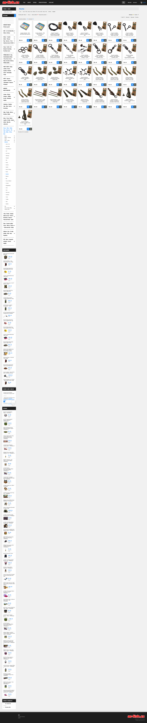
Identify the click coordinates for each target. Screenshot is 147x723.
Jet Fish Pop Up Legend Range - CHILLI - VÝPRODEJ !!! (8, 615)
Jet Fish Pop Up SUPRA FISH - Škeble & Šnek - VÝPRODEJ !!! (9, 530)
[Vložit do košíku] (28, 40)
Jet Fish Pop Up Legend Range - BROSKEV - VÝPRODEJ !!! (7, 420)
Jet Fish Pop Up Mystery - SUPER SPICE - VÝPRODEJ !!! (9, 445)
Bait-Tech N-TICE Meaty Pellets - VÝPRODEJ (7, 412)
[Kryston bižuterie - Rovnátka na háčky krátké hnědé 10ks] (25, 93)
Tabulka (135, 14)
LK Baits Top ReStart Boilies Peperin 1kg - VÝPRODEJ (8, 523)
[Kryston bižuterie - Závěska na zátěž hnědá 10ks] (25, 115)
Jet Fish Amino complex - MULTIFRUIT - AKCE (8, 305)
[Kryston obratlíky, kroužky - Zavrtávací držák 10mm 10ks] (129, 26)
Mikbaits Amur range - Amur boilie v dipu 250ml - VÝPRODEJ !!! (8, 683)
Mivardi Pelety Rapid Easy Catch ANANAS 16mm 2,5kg (8, 327)
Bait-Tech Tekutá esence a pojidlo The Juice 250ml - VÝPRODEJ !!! (8, 658)
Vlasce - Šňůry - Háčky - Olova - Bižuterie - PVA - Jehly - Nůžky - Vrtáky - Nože (35, 11)
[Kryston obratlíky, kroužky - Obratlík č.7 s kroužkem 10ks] (100, 49)
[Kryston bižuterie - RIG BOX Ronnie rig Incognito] (40, 26)
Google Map (51, 2)
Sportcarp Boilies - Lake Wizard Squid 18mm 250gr (8, 261)
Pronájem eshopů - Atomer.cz (140, 720)
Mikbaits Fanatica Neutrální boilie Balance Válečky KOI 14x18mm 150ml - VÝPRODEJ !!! (9, 642)
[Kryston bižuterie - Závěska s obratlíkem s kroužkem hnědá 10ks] (114, 93)
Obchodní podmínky (21, 716)
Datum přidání (34, 14)
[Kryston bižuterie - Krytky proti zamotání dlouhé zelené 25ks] (40, 93)
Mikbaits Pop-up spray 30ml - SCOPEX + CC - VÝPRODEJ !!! (9, 453)
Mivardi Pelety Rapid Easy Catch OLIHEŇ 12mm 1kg (8, 320)
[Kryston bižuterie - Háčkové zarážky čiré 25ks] (70, 71)
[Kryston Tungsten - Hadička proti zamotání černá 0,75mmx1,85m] (55, 26)
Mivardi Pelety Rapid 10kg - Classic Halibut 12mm (8, 342)
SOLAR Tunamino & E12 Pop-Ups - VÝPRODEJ (8, 493)
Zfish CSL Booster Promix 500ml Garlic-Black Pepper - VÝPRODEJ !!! (8, 428)
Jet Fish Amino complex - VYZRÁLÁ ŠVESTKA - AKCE (8, 298)
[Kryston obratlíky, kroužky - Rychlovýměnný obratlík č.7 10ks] (129, 49)
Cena (29, 14)
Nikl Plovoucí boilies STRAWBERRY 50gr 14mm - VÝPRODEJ (8, 674)
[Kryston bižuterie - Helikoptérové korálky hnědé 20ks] (55, 71)
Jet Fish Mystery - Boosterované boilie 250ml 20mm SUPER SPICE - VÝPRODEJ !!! (8, 624)
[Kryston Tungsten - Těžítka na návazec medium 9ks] (100, 26)
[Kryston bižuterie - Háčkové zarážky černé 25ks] (84, 71)
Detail (9, 258)
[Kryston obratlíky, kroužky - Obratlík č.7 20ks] (25, 71)
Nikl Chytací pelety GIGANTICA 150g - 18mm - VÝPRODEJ (9, 608)
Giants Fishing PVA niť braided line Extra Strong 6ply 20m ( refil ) (8, 575)
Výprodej (132, 17)
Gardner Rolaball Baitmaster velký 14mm (8, 335)
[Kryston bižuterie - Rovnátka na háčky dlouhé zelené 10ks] (114, 71)
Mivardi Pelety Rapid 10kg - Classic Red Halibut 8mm (8, 365)
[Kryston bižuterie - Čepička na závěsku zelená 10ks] (70, 93)
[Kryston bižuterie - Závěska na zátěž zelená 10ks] (129, 93)
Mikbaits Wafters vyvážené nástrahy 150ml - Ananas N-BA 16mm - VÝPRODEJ (9, 633)
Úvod (24, 2)
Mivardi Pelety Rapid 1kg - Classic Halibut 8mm (8, 291)
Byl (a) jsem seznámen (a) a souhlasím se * (9, 399)
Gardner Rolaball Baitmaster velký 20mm (8, 276)
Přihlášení (129, 2)
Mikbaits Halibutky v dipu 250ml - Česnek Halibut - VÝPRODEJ (7, 460)
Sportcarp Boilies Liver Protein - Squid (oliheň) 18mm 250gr (8, 380)
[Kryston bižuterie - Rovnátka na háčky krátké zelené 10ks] (129, 71)
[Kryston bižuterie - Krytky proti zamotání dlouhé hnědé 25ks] (55, 93)
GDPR (19, 717)
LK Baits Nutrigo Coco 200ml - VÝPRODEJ (8, 486)
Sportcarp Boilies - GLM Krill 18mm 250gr (8, 358)
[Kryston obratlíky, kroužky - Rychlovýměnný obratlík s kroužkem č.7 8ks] (70, 49)
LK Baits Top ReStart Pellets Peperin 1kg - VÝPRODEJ (8, 560)
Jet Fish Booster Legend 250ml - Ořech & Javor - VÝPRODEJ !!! (9, 666)
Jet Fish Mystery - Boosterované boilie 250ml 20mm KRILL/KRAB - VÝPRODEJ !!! (8, 469)
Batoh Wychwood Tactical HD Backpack (8, 254)
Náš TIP (123, 17)
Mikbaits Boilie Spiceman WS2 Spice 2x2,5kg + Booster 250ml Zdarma (9, 583)
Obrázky (130, 14)
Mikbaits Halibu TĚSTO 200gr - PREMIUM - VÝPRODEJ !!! (9, 500)
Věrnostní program (43, 2)
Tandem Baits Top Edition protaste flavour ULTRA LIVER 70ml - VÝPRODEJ (8, 478)
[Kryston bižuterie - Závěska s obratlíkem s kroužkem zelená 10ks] (100, 93)
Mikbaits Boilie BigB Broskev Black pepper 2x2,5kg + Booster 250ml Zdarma (8, 350)
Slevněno (127, 17)
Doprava (34, 2)
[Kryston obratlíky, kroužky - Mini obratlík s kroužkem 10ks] (114, 49)
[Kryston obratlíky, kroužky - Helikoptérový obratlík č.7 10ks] (85, 49)
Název (25, 14)
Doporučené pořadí (42, 14)
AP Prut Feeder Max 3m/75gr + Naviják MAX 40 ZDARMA (9, 313)
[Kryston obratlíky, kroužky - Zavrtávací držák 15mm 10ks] (114, 26)
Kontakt (29, 2)
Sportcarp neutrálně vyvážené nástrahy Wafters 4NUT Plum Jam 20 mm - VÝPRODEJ (8, 691)
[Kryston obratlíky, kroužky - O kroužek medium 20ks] (25, 49)
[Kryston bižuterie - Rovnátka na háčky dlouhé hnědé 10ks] (99, 71)
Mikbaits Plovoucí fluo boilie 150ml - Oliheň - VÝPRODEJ (8, 650)
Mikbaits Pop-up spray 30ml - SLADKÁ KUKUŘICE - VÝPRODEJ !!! (8, 546)
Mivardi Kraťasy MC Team (8, 553)
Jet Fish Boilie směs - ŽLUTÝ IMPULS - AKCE (8, 283)
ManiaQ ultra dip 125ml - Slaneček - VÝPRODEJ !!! (8, 568)
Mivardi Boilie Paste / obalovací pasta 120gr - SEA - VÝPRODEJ (9, 600)
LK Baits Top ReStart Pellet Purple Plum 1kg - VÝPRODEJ (8, 515)
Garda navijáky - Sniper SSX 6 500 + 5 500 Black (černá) (8, 373)
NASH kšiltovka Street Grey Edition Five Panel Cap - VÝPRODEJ (8, 537)
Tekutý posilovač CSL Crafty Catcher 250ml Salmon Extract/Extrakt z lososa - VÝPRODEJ (8, 437)
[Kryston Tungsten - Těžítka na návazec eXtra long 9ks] (70, 26)
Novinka (136, 17)
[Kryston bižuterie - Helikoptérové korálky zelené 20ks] (40, 71)
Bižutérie (49, 11)
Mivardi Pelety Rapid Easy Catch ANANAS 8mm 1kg (8, 269)
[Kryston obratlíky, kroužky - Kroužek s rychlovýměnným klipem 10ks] (40, 49)
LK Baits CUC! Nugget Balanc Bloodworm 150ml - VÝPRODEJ (8, 592)
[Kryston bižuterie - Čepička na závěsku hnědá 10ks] (85, 93)
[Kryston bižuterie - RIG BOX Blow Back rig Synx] (25, 26)
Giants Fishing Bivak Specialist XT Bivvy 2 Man (9, 508)
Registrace (135, 2)
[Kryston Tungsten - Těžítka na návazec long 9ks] (85, 26)
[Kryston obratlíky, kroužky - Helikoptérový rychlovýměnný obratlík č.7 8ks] (55, 49)
